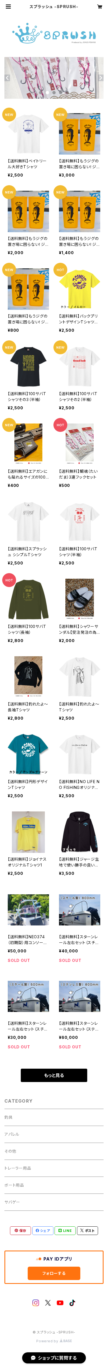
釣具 (8, 1117)
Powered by (48, 1341)
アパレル (11, 1134)
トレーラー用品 (17, 1168)
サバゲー (12, 1202)
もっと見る (54, 1075)
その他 (10, 1151)
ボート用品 (14, 1185)
